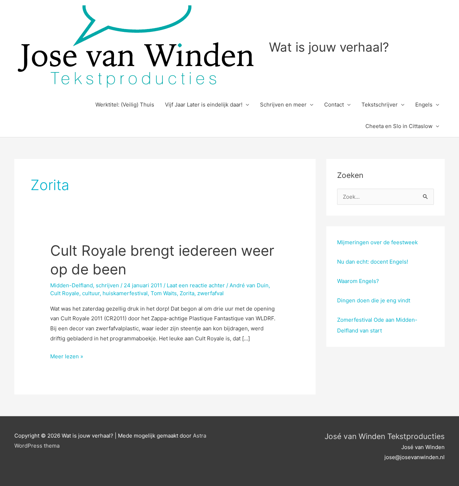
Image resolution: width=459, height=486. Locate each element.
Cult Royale (64, 293)
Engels (423, 104)
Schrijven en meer (283, 104)
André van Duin (249, 285)
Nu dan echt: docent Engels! (372, 261)
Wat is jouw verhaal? (329, 47)
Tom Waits (164, 293)
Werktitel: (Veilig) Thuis (124, 104)
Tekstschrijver (379, 104)
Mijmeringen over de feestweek (377, 242)
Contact (334, 104)
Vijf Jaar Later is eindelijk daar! (203, 104)
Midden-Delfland (71, 285)
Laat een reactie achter (196, 285)
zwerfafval (210, 293)
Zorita (187, 293)
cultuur (91, 293)
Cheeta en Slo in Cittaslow (398, 126)
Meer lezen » (66, 357)
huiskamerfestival (125, 293)
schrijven (107, 285)
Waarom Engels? (358, 281)
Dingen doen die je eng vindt (373, 300)
